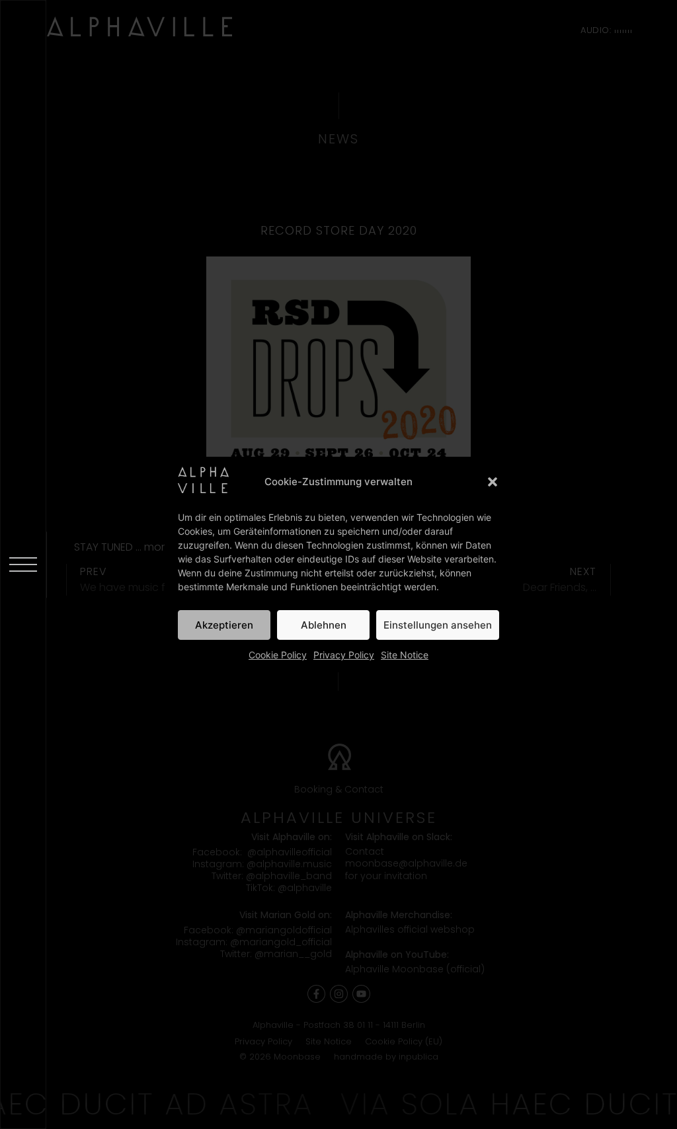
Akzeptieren (224, 625)
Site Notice (404, 654)
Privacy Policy (343, 654)
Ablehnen (323, 625)
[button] (492, 481)
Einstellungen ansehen (437, 625)
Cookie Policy (278, 654)
